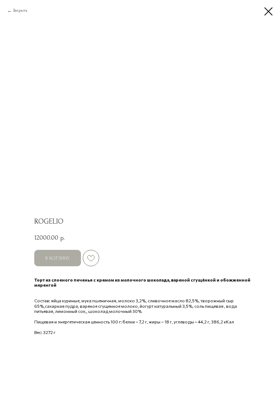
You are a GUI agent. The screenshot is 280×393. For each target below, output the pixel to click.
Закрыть (20, 10)
